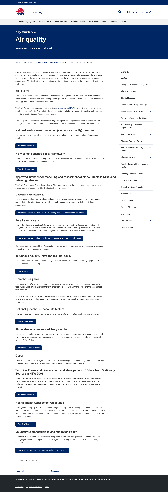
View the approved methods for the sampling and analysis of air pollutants (49, 238)
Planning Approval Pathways (133, 141)
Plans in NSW (45, 22)
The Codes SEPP (128, 134)
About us (113, 22)
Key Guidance (25, 32)
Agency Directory (128, 207)
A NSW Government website (25, 3)
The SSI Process (128, 98)
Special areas (127, 227)
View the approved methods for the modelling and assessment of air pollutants (51, 213)
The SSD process (128, 91)
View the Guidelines (25, 424)
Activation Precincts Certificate (134, 118)
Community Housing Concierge (134, 105)
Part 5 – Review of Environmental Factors (135, 165)
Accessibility (19, 487)
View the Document (25, 321)
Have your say (61, 22)
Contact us (55, 471)
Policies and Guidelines (58, 62)
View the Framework (26, 146)
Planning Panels (128, 157)
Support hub (19, 471)
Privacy (47, 487)
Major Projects (28, 62)
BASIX (124, 78)
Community (126, 214)
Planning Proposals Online (132, 174)
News (123, 22)
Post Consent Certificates (132, 111)
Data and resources (97, 22)
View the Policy (24, 271)
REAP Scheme (127, 200)
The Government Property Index (132, 149)
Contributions (126, 220)
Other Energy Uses (129, 180)
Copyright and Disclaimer (34, 487)
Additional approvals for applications (131, 126)
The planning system (26, 22)
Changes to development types (134, 85)
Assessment (42, 62)
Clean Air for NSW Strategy (70, 108)
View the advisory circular (28, 348)
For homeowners (78, 22)
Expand (150, 98)
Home (17, 62)
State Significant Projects (132, 187)
